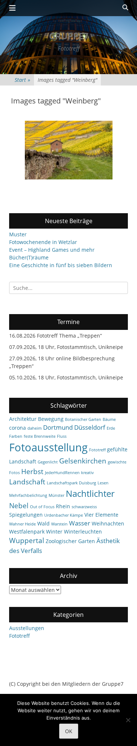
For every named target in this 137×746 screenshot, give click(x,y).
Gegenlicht (48, 462)
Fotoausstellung (48, 447)
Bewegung (51, 418)
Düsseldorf (89, 427)
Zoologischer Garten (70, 541)
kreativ (87, 472)
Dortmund (58, 427)
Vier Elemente (101, 514)
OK (68, 731)
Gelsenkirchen (82, 461)
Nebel (18, 505)
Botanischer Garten (83, 419)
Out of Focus (42, 506)
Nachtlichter (90, 493)
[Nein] (128, 720)
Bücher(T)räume (29, 257)
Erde (111, 428)
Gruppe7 (68, 36)
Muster (18, 234)
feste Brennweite (40, 436)
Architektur (23, 418)
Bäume (109, 419)
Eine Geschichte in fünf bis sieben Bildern (60, 265)
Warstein (59, 524)
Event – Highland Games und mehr (52, 249)
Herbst (32, 471)
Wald (43, 523)
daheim (34, 428)
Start (22, 79)
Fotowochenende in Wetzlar (43, 242)
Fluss (61, 436)
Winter (54, 531)
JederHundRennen (62, 472)
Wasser (79, 523)
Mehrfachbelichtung (28, 495)
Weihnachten (108, 523)
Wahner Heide (22, 524)
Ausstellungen (26, 628)
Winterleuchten (83, 531)
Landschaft (27, 482)
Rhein (63, 506)
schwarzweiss (84, 506)
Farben (15, 436)
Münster (56, 495)
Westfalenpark (27, 531)
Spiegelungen (26, 514)
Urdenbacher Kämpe (63, 515)
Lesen (103, 482)
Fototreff (97, 449)
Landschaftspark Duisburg (71, 482)
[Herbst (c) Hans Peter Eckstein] (69, 150)
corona (17, 427)
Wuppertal (26, 540)
